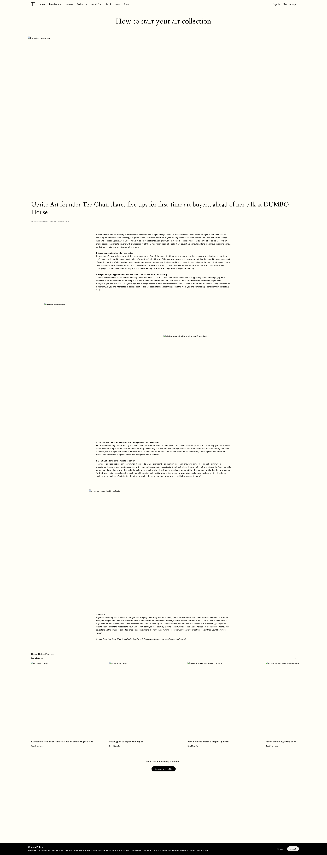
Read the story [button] (115, 746)
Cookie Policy (202, 850)
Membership (55, 4)
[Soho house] (33, 4)
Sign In (276, 4)
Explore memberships (164, 769)
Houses (69, 4)
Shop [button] (126, 4)
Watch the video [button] (37, 746)
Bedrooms (82, 4)
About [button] (42, 4)
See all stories (37, 658)
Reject (280, 849)
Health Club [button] (96, 4)
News (117, 4)
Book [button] (109, 4)
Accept (293, 849)
